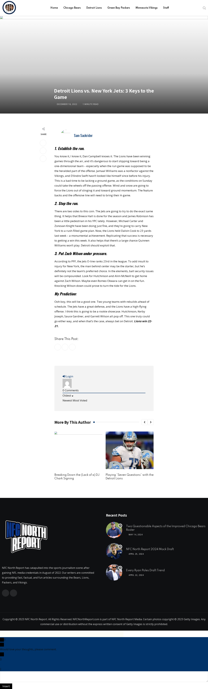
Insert (6, 686)
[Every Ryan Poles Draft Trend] (114, 572)
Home (54, 8)
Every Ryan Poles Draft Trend (145, 570)
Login (69, 376)
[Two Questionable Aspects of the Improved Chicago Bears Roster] (114, 530)
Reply (5, 669)
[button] (144, 422)
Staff (166, 8)
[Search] (204, 8)
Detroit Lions (94, 8)
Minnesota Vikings (147, 8)
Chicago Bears (72, 8)
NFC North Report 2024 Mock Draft (150, 549)
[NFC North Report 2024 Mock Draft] (114, 551)
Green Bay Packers (118, 8)
